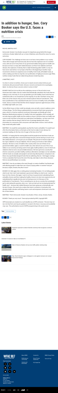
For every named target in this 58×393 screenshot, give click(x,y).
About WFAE (24, 355)
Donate (52, 2)
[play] (4, 7)
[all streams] (56, 8)
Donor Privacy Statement (36, 359)
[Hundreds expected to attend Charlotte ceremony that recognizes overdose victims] (6, 230)
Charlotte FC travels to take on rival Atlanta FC (14, 238)
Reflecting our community (25, 359)
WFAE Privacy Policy (49, 355)
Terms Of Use (48, 358)
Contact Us (35, 355)
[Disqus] (29, 291)
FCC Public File (36, 362)
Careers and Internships (24, 363)
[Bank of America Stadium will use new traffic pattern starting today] (6, 247)
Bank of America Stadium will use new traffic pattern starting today (29, 245)
